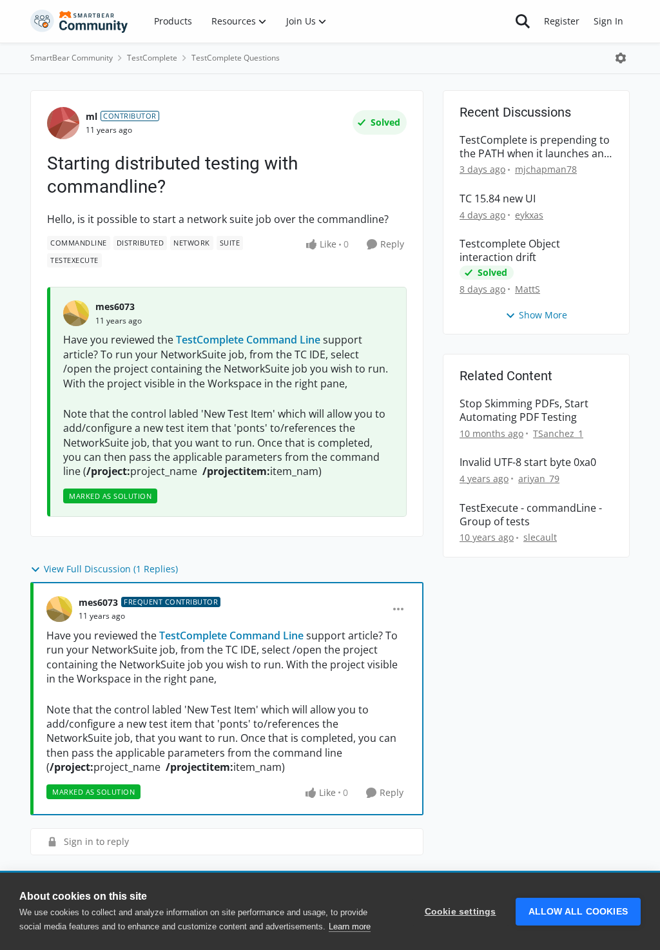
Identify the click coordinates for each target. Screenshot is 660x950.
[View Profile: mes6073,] (76, 313)
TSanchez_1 (558, 433)
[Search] (522, 21)
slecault (540, 537)
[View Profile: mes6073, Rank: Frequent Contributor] (59, 609)
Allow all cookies (578, 911)
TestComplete (152, 57)
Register (561, 21)
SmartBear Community (71, 57)
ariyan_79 (538, 478)
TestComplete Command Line (248, 340)
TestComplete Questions (235, 57)
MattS (527, 289)
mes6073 (115, 306)
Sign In (608, 21)
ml (91, 116)
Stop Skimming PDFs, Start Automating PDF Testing (524, 410)
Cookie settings (460, 911)
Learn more (350, 926)
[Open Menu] (621, 58)
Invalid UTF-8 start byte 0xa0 (528, 462)
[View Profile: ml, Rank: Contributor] (63, 123)
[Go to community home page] (79, 21)
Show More (543, 315)
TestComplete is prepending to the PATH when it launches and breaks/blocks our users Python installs (535, 146)
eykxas (529, 215)
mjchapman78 (546, 169)
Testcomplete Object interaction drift (510, 250)
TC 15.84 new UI (498, 199)
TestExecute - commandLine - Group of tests (531, 514)
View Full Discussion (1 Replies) (111, 569)
